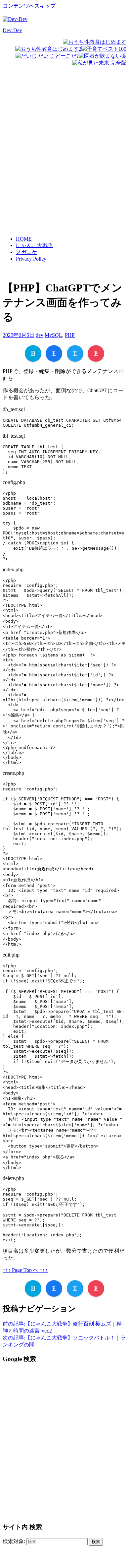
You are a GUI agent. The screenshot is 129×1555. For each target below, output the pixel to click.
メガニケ (26, 252)
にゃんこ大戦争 (34, 245)
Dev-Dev (12, 30)
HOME (24, 239)
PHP (70, 335)
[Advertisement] (64, 158)
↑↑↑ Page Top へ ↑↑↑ (25, 1270)
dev (39, 335)
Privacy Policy (31, 259)
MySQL (53, 335)
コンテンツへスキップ (29, 6)
